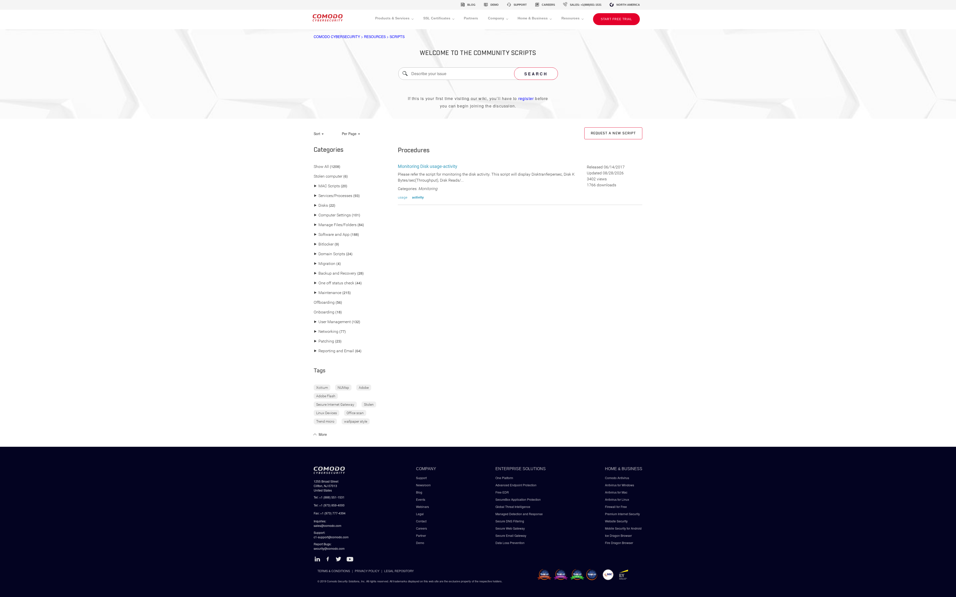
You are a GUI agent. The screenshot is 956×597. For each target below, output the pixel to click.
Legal (420, 514)
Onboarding (324, 312)
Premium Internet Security (622, 514)
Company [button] (496, 18)
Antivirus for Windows (619, 485)
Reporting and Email (334, 351)
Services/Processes (333, 196)
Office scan (355, 413)
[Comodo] (328, 19)
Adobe (364, 388)
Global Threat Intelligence (512, 506)
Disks (321, 205)
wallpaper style (355, 421)
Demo (420, 543)
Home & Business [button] (533, 18)
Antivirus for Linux (617, 499)
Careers (421, 528)
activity (418, 197)
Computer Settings (332, 215)
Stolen (369, 404)
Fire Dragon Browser (619, 543)
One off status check (334, 283)
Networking (326, 332)
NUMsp (343, 388)
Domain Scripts (329, 254)
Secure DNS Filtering (509, 521)
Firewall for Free (616, 506)
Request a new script (613, 133)
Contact (421, 521)
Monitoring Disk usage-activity (427, 166)
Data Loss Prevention (510, 543)
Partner (421, 535)
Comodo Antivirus (617, 478)
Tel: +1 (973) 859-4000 (329, 505)
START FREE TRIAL (616, 19)
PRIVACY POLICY (367, 571)
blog (471, 4)
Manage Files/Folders (335, 225)
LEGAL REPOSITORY (399, 571)
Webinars (422, 506)
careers (548, 4)
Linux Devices (326, 413)
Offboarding (324, 302)
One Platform (504, 478)
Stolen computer (328, 176)
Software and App (332, 235)
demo (494, 4)
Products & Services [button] (393, 18)
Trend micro (325, 421)
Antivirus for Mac (616, 492)
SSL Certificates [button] (437, 18)
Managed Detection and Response (519, 514)
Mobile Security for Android (623, 528)
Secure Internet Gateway (335, 404)
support (520, 4)
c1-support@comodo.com (331, 537)
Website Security (616, 521)
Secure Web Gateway (510, 528)
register (526, 98)
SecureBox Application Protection (518, 499)
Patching (324, 341)
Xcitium (322, 388)
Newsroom (423, 485)
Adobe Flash (325, 396)
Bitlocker (324, 244)
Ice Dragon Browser (618, 535)
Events (420, 499)
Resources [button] (571, 18)
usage (402, 197)
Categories (329, 150)
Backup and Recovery (335, 273)
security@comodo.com (329, 548)
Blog (419, 492)
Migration (324, 264)
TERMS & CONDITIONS (333, 571)
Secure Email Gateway (511, 535)
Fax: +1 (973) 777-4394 (330, 513)
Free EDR (502, 492)
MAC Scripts (327, 186)
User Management (332, 322)
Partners (471, 18)
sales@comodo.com (327, 525)
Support (421, 478)
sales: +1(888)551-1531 (585, 4)
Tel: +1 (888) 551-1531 (329, 497)
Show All (321, 167)
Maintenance (327, 293)
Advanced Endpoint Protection (516, 485)
